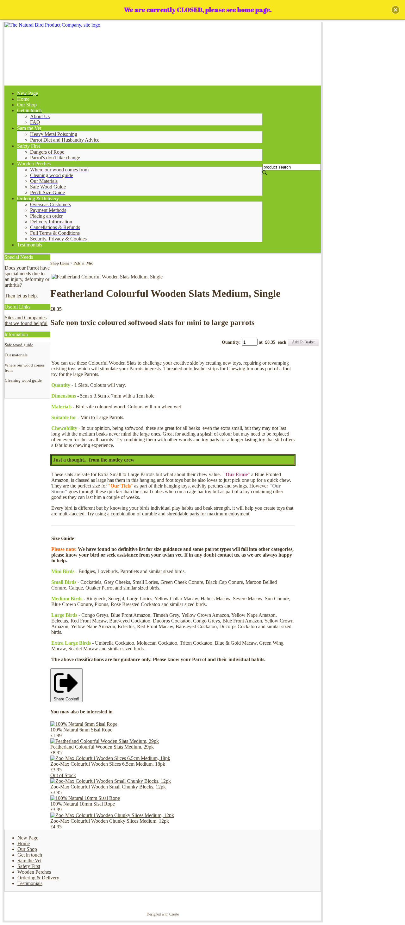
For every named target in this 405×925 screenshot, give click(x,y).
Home (23, 843)
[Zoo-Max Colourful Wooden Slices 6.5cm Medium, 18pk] (110, 758)
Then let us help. (21, 295)
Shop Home (59, 263)
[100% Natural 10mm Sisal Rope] (85, 798)
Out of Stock (63, 775)
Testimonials (29, 883)
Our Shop (27, 849)
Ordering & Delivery (38, 877)
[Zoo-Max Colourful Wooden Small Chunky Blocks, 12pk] (110, 781)
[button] (395, 10)
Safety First (28, 866)
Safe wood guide (19, 344)
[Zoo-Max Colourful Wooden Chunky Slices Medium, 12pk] (112, 815)
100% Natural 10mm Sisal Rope (82, 804)
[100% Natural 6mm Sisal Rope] (83, 724)
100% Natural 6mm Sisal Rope (81, 729)
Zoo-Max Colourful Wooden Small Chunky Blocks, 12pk (108, 786)
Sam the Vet (29, 860)
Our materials (16, 355)
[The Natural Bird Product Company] (162, 54)
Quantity (230, 342)
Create (174, 914)
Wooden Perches (34, 872)
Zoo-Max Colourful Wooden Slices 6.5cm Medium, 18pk (107, 764)
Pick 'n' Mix (83, 263)
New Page (27, 837)
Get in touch (29, 855)
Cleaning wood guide (23, 380)
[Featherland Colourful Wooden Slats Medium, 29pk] (104, 741)
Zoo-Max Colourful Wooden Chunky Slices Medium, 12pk (109, 821)
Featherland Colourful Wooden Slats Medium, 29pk (102, 747)
